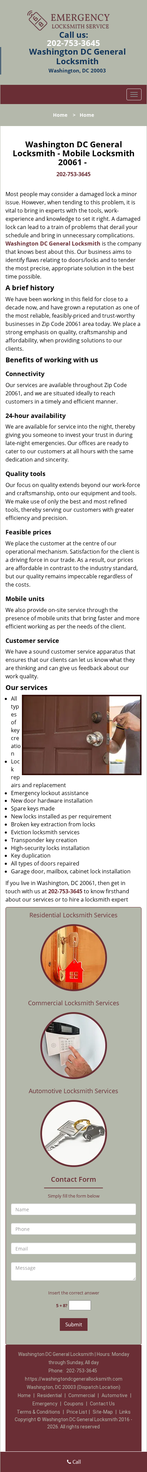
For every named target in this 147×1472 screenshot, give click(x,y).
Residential (49, 1395)
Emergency (44, 1403)
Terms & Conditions (38, 1412)
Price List (77, 1412)
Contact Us (102, 1403)
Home (60, 115)
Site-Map (103, 1412)
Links (125, 1412)
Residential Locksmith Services (73, 915)
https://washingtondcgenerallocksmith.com (73, 1379)
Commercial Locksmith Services (73, 1003)
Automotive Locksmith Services (73, 1091)
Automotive (115, 1395)
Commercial (81, 1395)
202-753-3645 (73, 42)
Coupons (73, 1403)
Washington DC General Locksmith (53, 243)
